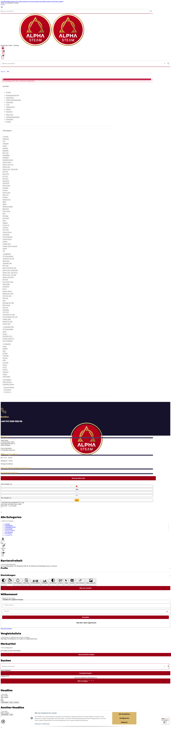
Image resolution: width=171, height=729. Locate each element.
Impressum (38, 723)
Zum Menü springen (45, 1)
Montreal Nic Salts (8, 293)
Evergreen (5, 188)
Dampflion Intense (8, 160)
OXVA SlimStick (7, 341)
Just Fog (5, 358)
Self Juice (5, 307)
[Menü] (2, 7)
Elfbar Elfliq (6, 284)
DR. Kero (5, 178)
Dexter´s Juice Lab (8, 164)
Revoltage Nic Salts (8, 303)
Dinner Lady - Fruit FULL (10, 272)
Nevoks (5, 365)
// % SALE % (7, 392)
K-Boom (5, 197)
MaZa (4, 202)
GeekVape (6, 355)
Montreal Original (8, 206)
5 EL (4, 141)
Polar (4, 213)
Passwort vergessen (6, 628)
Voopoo (5, 374)
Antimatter (6, 143)
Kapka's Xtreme (7, 291)
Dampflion (6, 157)
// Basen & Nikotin (8, 387)
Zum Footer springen (57, 1)
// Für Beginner (8, 532)
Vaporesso (5, 372)
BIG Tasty (6, 153)
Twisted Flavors (7, 239)
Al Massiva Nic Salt (8, 258)
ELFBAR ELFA (7, 336)
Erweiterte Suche (86, 673)
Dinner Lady (6, 167)
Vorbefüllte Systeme (8, 384)
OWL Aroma (6, 211)
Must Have (6, 209)
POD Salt (5, 298)
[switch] (165, 722)
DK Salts (5, 171)
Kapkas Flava (6, 199)
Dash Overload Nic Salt (9, 268)
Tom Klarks (6, 234)
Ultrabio (5, 241)
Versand (27, 502)
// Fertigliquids (8, 525)
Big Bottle (5, 150)
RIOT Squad (6, 305)
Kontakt (3, 4)
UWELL (5, 369)
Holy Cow (6, 195)
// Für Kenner (7, 389)
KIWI (4, 360)
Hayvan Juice (6, 192)
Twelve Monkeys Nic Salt (10, 317)
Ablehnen (124, 722)
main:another (4, 702)
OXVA (5, 367)
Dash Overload (7, 162)
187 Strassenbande (8, 256)
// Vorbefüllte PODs (10, 527)
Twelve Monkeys (7, 237)
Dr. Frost (5, 176)
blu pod (5, 334)
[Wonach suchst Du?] (151, 11)
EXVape (5, 353)
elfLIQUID (6, 183)
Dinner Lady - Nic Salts (9, 275)
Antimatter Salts (7, 263)
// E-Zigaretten (8, 529)
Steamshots (6, 310)
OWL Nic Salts (7, 296)
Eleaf (4, 351)
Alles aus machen (85, 588)
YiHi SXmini (6, 376)
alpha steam (6, 261)
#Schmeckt (6, 139)
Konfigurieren (124, 718)
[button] (3, 48)
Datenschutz (46, 723)
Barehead (5, 148)
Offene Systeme (7, 382)
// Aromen (7, 524)
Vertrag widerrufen (78, 478)
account (16, 702)
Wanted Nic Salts (7, 321)
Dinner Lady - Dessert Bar (10, 169)
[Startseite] (51, 45)
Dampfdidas (6, 155)
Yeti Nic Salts (6, 324)
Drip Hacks (6, 181)
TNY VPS (6, 230)
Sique (4, 220)
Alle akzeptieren (124, 714)
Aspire (4, 331)
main (11, 702)
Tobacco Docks (7, 232)
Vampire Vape (7, 244)
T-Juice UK (6, 225)
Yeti (4, 251)
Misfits (4, 204)
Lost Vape (5, 362)
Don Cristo (6, 174)
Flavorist (5, 190)
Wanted (5, 248)
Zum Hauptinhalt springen (8, 1)
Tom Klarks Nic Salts (9, 314)
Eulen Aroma (6, 185)
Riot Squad (6, 218)
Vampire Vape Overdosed (10, 246)
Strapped (5, 223)
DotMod (5, 348)
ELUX (5, 289)
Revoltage (5, 216)
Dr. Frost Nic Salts (8, 282)
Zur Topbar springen (22, 1)
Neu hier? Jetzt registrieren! (86, 623)
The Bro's (5, 227)
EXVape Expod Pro (8, 338)
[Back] (1, 507)
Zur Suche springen (33, 1)
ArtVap (5, 146)
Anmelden (85, 617)
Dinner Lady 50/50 (8, 277)
